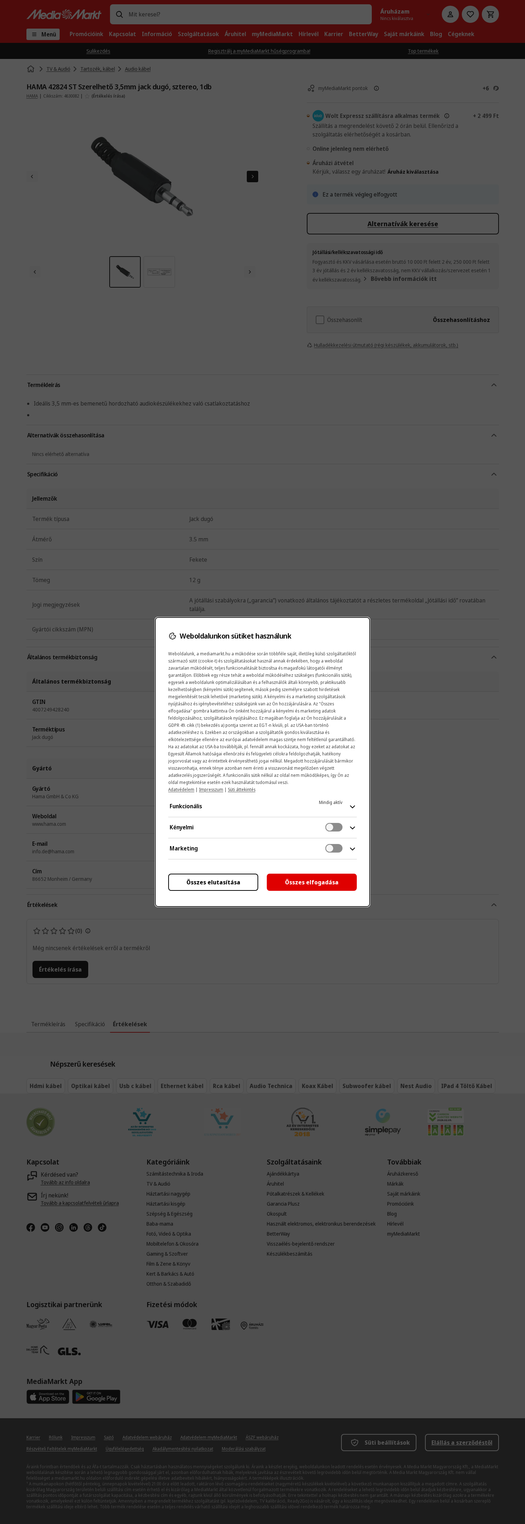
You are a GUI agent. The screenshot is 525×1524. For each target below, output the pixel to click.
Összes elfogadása (312, 882)
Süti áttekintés (241, 789)
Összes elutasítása (213, 882)
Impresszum (211, 789)
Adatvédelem (181, 789)
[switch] (333, 827)
